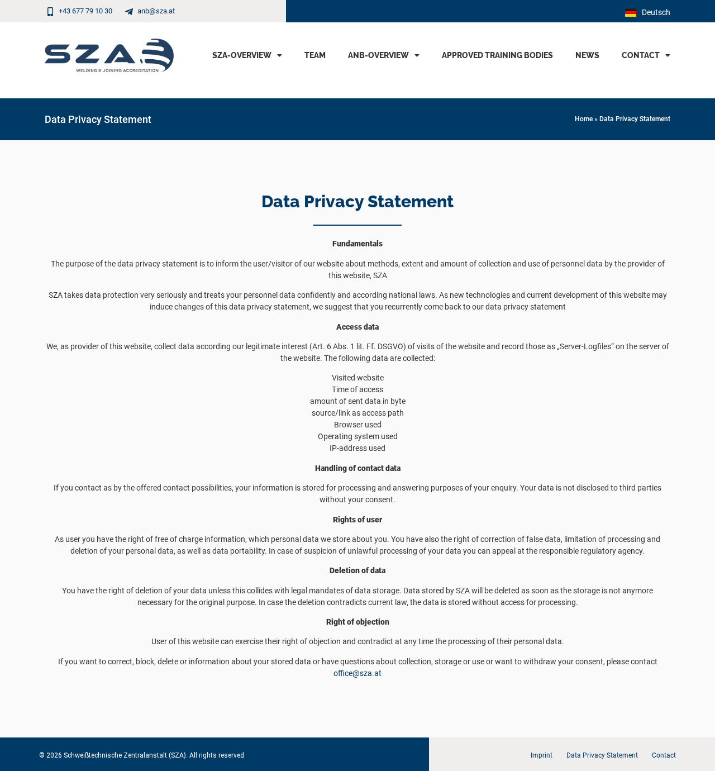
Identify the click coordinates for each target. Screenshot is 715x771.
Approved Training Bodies (497, 55)
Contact (641, 55)
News (587, 55)
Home (584, 119)
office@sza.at (357, 673)
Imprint (541, 755)
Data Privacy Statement (602, 755)
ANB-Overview (378, 55)
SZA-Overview (241, 55)
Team (315, 55)
